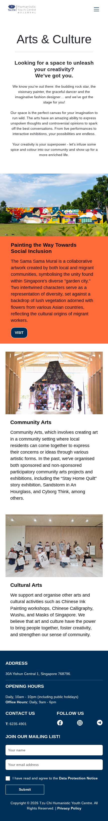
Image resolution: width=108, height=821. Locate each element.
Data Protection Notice (78, 778)
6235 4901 (18, 724)
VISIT (19, 333)
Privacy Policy (69, 808)
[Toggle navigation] (96, 9)
